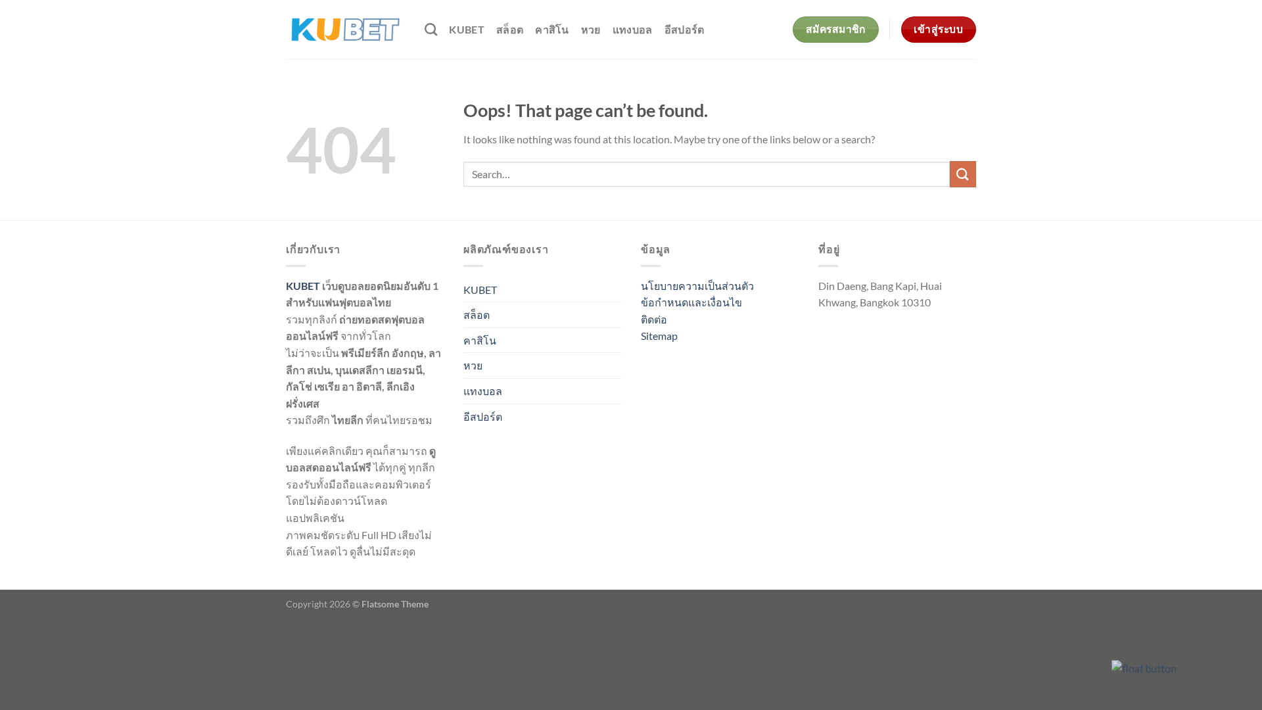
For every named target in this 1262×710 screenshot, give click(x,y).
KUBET (466, 29)
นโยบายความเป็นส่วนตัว (697, 285)
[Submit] (963, 174)
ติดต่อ (654, 319)
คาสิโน (552, 29)
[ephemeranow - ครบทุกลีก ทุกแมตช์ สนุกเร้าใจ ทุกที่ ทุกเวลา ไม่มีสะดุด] (345, 29)
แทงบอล (633, 29)
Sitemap (659, 335)
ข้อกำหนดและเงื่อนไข (691, 302)
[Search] (431, 29)
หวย (591, 29)
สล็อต (509, 29)
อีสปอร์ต (685, 29)
